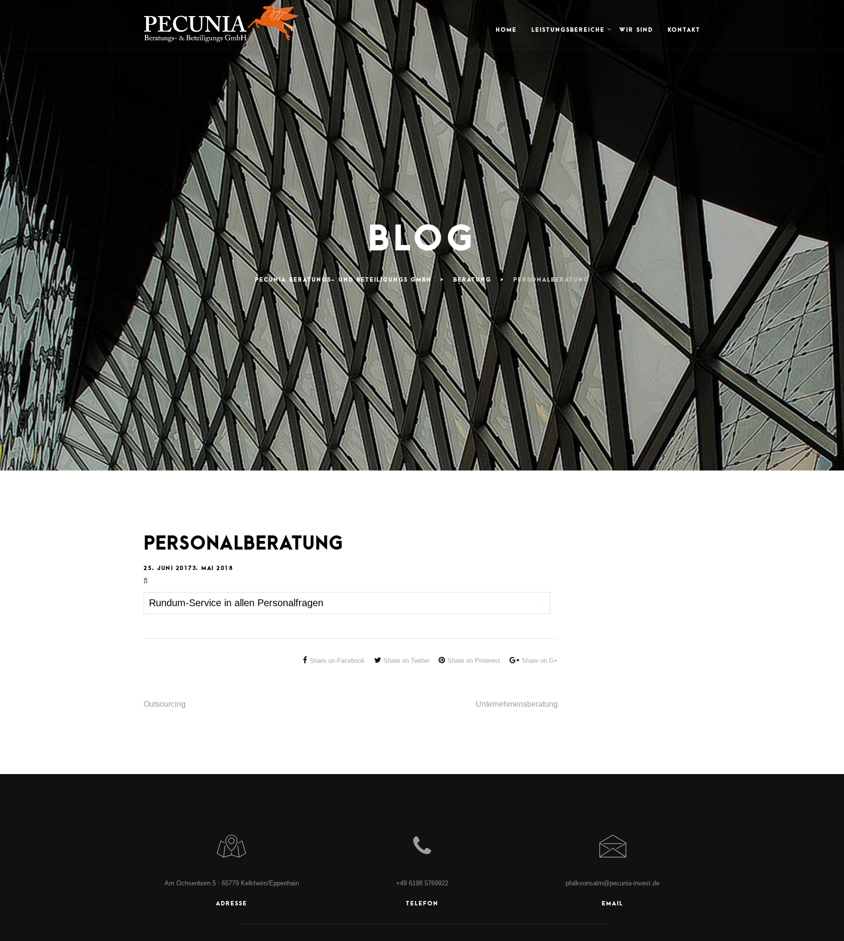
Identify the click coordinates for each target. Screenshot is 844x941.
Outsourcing (165, 704)
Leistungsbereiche (568, 30)
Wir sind (636, 30)
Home (506, 30)
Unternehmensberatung (517, 704)
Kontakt (684, 30)
